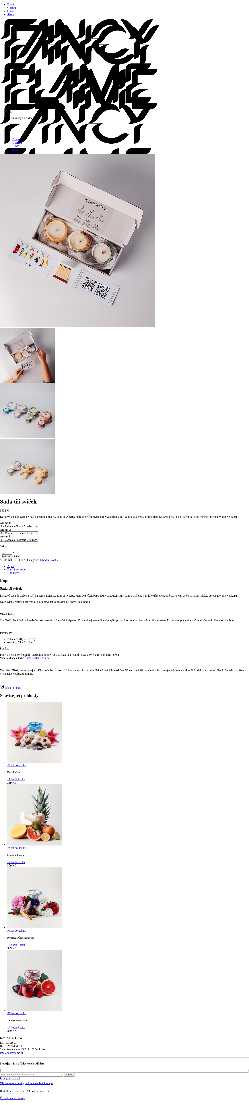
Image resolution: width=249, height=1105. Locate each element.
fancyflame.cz (17, 1091)
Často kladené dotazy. (37, 658)
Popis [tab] (10, 566)
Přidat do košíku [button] (16, 765)
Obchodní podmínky (12, 1083)
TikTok (16, 1078)
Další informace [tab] (16, 569)
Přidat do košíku (10, 556)
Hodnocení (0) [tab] (15, 572)
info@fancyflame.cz (11, 1052)
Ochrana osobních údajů (39, 1083)
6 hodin (44, 560)
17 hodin (12, 779)
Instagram (5, 1078)
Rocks (54, 560)
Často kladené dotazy (12, 1098)
